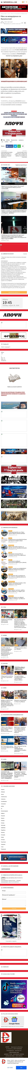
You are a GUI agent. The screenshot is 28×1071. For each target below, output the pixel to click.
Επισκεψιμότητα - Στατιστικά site (14, 1050)
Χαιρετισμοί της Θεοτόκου (17, 1047)
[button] (26, 2)
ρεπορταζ (3, 834)
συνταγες (3, 839)
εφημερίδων (15, 941)
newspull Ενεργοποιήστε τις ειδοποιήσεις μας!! (14, 81)
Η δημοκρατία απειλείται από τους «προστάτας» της (7, 677)
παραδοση (3, 830)
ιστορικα (2, 820)
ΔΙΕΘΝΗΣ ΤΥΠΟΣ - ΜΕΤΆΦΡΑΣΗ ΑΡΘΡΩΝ (14, 1054)
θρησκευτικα (14, 140)
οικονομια (3, 825)
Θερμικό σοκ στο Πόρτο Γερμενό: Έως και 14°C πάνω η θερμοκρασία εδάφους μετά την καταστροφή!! (13, 187)
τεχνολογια (3, 842)
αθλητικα (3, 791)
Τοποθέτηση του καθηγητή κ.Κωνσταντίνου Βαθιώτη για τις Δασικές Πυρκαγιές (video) (17, 562)
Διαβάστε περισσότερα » (7, 97)
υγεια (2, 846)
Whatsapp (19, 146)
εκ (1, 808)
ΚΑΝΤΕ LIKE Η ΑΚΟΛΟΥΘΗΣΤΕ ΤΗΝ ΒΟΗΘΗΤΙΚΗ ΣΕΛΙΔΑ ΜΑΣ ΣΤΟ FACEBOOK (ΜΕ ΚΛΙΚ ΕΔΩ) (14, 114)
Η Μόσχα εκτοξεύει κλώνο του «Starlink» (20, 648)
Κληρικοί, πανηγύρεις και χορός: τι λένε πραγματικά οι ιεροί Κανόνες (17, 583)
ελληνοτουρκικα (4, 811)
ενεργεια (3, 815)
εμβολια (2, 813)
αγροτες (2, 789)
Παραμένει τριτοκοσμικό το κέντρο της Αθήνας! (20, 701)
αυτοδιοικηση (4, 801)
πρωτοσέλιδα (9, 941)
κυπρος (2, 822)
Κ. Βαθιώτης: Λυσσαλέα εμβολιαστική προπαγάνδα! (6, 621)
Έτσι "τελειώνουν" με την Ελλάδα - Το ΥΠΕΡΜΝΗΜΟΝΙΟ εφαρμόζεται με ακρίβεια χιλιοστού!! (20, 749)
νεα (2, 141)
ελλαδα (8, 140)
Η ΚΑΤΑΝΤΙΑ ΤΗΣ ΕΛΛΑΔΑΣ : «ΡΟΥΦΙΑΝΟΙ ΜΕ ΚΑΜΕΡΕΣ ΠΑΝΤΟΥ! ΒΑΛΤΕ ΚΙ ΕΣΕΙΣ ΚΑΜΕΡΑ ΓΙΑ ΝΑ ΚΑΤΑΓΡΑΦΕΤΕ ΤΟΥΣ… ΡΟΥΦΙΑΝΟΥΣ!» (7, 775)
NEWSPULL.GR (10, 2)
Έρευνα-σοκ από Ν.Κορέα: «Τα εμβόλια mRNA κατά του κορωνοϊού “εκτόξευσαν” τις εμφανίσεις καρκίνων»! (13, 394)
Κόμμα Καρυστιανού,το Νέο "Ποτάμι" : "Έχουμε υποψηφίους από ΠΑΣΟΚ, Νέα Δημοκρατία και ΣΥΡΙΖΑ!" (20, 774)
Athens (5, 299)
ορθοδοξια (3, 827)
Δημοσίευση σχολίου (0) (14, 292)
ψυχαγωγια (3, 849)
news (9, 13)
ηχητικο (2, 818)
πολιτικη (3, 832)
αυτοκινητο (3, 803)
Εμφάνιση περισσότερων (21, 165)
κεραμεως (21, 140)
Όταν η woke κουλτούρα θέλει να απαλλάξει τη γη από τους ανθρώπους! (17, 554)
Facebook (10, 146)
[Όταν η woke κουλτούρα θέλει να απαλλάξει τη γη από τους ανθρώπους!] (4, 554)
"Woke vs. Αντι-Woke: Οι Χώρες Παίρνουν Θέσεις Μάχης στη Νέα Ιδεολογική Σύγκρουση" (7, 729)
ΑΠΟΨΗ (7, 1047)
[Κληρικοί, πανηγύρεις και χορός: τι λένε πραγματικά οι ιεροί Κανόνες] (4, 583)
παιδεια (6, 141)
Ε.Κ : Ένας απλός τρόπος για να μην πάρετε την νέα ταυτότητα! (7, 747)
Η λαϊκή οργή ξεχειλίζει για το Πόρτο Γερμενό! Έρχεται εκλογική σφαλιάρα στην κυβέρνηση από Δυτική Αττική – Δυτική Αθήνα (16, 534)
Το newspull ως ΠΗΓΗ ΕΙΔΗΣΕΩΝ (14, 1048)
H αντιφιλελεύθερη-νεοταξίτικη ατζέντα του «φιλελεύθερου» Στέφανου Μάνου (19, 678)
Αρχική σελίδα (4, 13)
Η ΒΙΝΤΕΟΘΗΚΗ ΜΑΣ (14, 1052)
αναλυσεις (3, 799)
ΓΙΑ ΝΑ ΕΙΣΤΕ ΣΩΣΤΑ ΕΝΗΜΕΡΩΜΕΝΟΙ (14, 117)
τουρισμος (3, 844)
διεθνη (2, 806)
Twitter (15, 146)
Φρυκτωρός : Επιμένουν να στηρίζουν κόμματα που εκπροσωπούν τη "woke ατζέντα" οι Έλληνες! (20, 730)
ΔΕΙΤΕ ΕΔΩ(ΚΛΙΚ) (6, 869)
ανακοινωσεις (4, 796)
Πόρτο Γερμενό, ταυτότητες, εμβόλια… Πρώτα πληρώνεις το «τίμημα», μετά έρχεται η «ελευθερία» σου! (16, 591)
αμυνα (2, 794)
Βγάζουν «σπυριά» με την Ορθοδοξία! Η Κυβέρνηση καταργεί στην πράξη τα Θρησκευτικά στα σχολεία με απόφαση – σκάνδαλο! (14, 212)
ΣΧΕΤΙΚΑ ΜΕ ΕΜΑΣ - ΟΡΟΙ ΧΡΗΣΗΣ (14, 1056)
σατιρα (2, 837)
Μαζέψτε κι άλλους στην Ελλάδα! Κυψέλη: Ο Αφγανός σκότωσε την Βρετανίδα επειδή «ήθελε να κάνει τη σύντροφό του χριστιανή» (7, 703)
